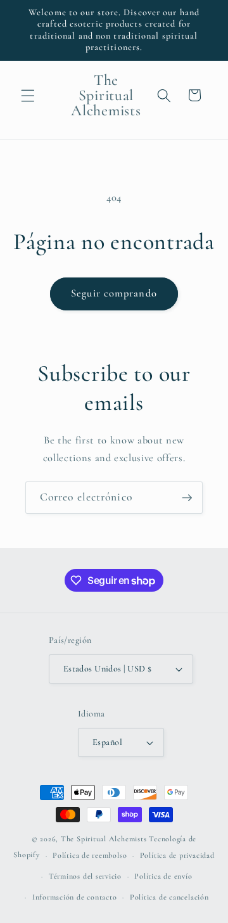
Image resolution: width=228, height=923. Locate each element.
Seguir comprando (114, 293)
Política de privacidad (177, 855)
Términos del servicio (85, 876)
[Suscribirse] (187, 497)
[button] (28, 95)
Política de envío (163, 876)
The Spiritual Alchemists (103, 838)
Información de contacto (74, 897)
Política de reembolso (90, 855)
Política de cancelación (169, 897)
